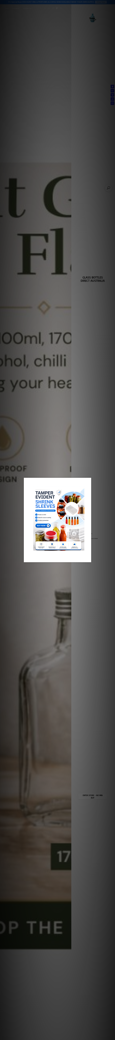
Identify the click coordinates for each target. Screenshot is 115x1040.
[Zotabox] (89, 560)
